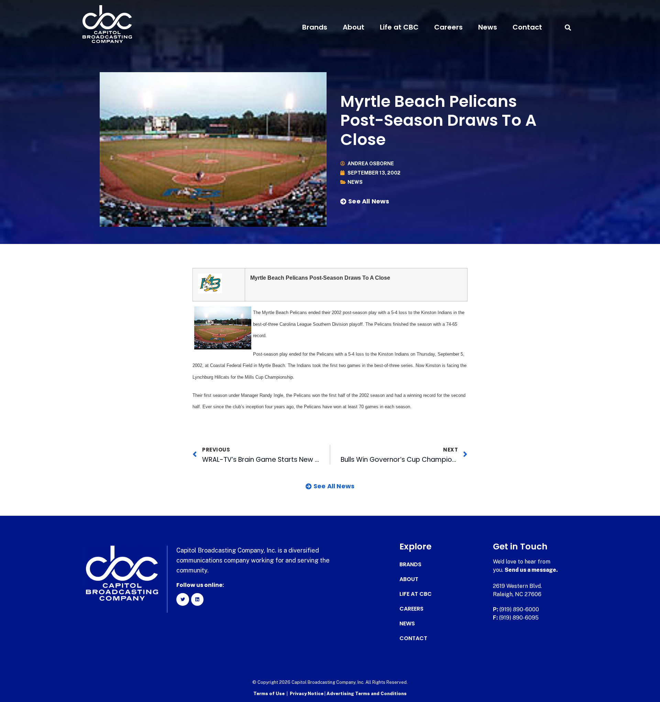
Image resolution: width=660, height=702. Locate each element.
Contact (527, 27)
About (353, 27)
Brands (314, 27)
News (487, 27)
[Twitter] (182, 599)
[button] (567, 27)
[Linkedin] (197, 599)
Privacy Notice (307, 693)
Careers (448, 27)
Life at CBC (399, 27)
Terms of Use (269, 693)
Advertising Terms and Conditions (367, 693)
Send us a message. (531, 570)
